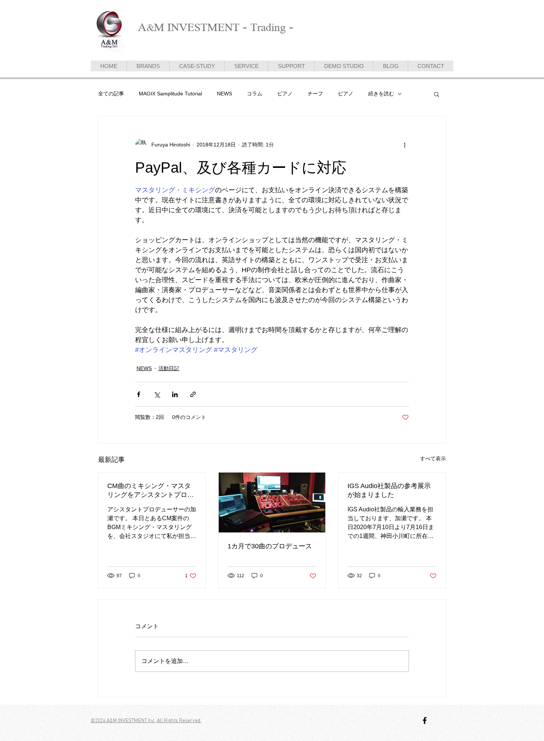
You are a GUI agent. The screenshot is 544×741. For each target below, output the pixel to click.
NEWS (224, 94)
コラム (254, 94)
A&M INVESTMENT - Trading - (216, 27)
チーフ (315, 94)
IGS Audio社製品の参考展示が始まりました (389, 490)
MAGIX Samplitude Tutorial (170, 94)
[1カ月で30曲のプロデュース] (272, 502)
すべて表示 (433, 458)
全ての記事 (111, 94)
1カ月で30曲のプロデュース (270, 546)
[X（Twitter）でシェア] (156, 394)
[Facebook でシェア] (138, 394)
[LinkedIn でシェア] (174, 394)
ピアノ (285, 94)
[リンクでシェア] (193, 394)
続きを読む (381, 94)
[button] (436, 94)
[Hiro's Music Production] (424, 720)
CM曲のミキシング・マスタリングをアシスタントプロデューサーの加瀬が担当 (150, 490)
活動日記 (168, 368)
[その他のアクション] (404, 144)
